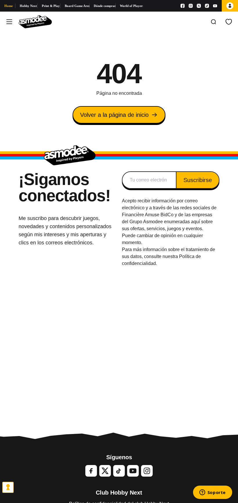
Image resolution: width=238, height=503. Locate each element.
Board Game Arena (77, 6)
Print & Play (51, 6)
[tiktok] (119, 471)
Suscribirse (197, 180)
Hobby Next (28, 6)
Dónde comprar (105, 6)
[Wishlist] (228, 21)
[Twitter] (105, 471)
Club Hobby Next (119, 492)
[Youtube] (215, 6)
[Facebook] (182, 6)
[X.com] (199, 6)
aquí (195, 221)
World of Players (131, 6)
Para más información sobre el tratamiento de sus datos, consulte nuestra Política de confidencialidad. (168, 256)
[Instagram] (191, 6)
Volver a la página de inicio (114, 115)
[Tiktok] (207, 6)
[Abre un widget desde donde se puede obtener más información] (212, 493)
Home (8, 6)
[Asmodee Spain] (35, 22)
